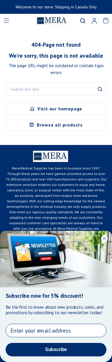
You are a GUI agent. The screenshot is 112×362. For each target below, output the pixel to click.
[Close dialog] (104, 238)
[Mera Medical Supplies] (44, 21)
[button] (82, 20)
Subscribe (56, 349)
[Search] (100, 89)
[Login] (94, 20)
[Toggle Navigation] (6, 20)
